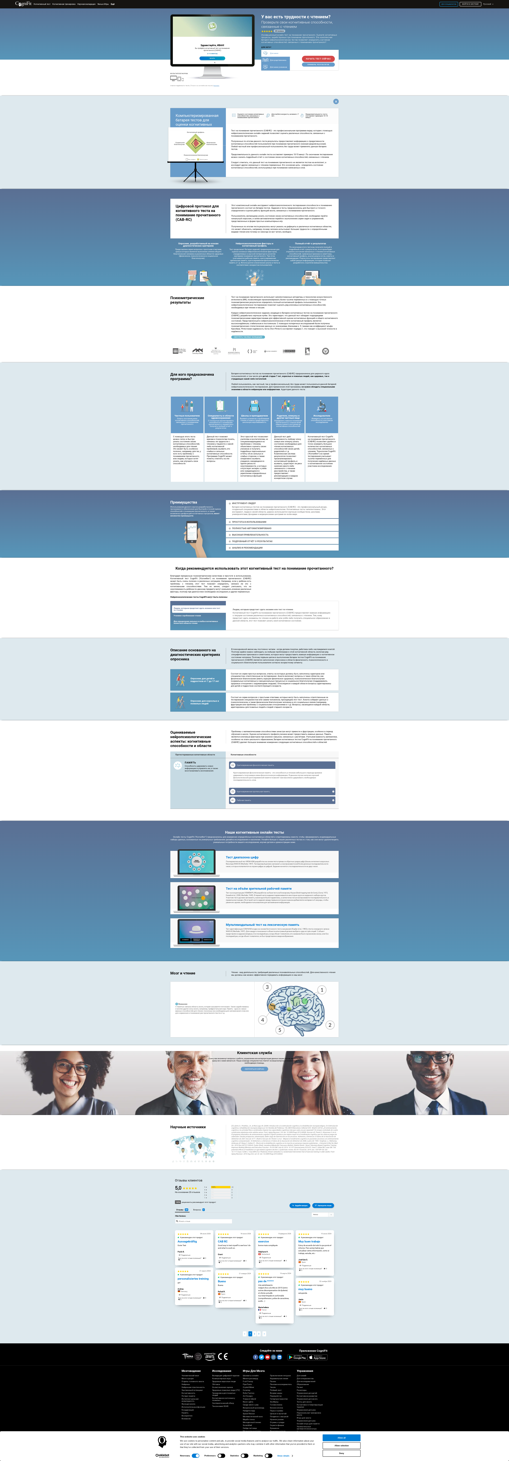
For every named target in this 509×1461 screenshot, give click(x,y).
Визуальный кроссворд (253, 1408)
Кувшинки (274, 1428)
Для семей (301, 1375)
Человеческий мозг (190, 1375)
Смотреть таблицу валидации (248, 337)
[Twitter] (261, 1357)
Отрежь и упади (277, 1422)
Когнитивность (188, 1393)
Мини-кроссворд (250, 1378)
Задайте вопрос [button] (301, 1206)
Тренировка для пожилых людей (223, 1394)
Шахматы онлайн (251, 1375)
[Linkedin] (279, 1357)
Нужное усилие (277, 1419)
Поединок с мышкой (279, 1416)
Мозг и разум (188, 1378)
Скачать (216, 85)
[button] (204, 1258)
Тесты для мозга (304, 1402)
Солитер (246, 1390)
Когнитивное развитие (307, 1396)
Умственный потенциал (192, 1390)
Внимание (186, 1419)
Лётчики (216, 1384)
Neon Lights (248, 1402)
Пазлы (273, 1381)
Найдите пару (249, 1411)
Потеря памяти (188, 1396)
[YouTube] (267, 1357)
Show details (283, 1456)
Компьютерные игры (221, 1378)
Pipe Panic (247, 1384)
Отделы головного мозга (193, 1381)
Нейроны (186, 1384)
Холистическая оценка (222, 1387)
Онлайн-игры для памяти (308, 1424)
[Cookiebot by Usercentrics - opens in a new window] (162, 1456)
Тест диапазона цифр (242, 857)
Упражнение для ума (306, 1421)
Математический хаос (253, 1416)
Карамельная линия (279, 1378)
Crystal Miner (248, 1387)
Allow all (342, 1438)
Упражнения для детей (307, 1393)
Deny (341, 1453)
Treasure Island (249, 1399)
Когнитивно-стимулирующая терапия (310, 1406)
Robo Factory (248, 1393)
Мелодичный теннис (252, 1422)
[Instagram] (273, 1357)
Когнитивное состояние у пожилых (223, 1399)
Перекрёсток (276, 1396)
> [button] (264, 1334)
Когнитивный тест (42, 4)
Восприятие (187, 1416)
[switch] (221, 1456)
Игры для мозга (304, 1418)
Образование (303, 1384)
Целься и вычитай (278, 1414)
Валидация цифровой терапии (225, 1375)
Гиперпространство (279, 1399)
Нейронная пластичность (193, 1387)
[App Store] (317, 1357)
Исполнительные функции (193, 1407)
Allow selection (342, 1445)
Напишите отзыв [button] (324, 1206)
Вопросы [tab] (197, 1210)
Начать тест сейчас (318, 59)
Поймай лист (276, 1390)
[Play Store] (297, 1357)
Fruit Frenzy (248, 1381)
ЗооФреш (274, 1402)
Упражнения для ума (306, 1410)
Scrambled (247, 1425)
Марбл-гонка (249, 1419)
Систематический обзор (223, 1403)
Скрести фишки (277, 1425)
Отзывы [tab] (179, 1210)
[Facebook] (255, 1357)
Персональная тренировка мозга (309, 1414)
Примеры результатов (318, 64)
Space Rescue (249, 1414)
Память (185, 1413)
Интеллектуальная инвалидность (190, 1400)
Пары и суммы (276, 1411)
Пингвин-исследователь (281, 1384)
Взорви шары (276, 1393)
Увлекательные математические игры (307, 1427)
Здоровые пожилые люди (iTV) (226, 1390)
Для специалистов (305, 1378)
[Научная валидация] (254, 360)
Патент (300, 1387)
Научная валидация (86, 4)
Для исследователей (306, 1381)
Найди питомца (250, 1428)
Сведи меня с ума (250, 1405)
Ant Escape (248, 1396)
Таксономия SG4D (220, 1406)
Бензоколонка (276, 1408)
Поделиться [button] (185, 1255)
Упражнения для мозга (307, 1399)
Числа (273, 1387)
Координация (188, 1410)
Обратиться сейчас (254, 1069)
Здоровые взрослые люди (224, 1381)
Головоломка (276, 1405)
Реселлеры (302, 1390)
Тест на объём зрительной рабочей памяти (259, 888)
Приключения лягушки (280, 1375)
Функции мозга (188, 1404)
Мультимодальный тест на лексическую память (262, 925)
